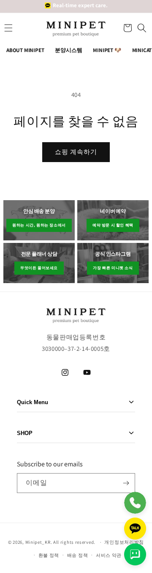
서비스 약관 (109, 555)
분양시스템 (68, 50)
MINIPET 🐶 (107, 50)
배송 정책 (77, 555)
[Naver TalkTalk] (135, 554)
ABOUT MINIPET (25, 50)
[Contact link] (135, 503)
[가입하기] (126, 483)
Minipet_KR (38, 542)
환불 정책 (49, 555)
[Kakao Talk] (135, 529)
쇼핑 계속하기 (76, 152)
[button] (126, 28)
